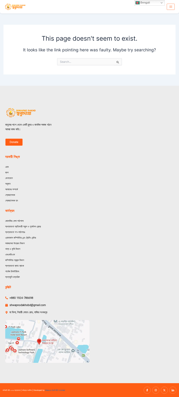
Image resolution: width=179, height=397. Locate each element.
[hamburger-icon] (171, 7)
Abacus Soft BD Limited (55, 390)
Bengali (145, 2)
